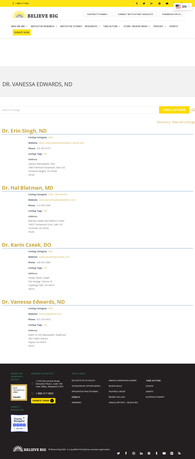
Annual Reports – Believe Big (123, 402)
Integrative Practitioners (85, 391)
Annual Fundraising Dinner (122, 380)
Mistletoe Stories (71, 26)
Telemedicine (60, 194)
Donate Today (41, 400)
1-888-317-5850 (22, 3)
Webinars (76, 402)
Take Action (110, 26)
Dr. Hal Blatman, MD (27, 187)
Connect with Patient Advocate (135, 14)
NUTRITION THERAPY (155, 397)
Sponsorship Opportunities (86, 386)
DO (45, 267)
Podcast (158, 26)
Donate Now (21, 32)
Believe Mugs (115, 386)
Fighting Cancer (117, 391)
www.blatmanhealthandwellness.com (57, 199)
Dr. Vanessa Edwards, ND (33, 301)
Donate (149, 386)
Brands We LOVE (117, 397)
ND (45, 153)
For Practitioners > (98, 14)
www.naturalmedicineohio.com (54, 256)
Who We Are (18, 26)
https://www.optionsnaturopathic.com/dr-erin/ (61, 142)
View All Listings (183, 122)
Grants (149, 391)
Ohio (50, 137)
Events (174, 26)
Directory (163, 122)
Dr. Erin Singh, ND (24, 130)
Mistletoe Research (42, 26)
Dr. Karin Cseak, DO (26, 244)
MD (45, 210)
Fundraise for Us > (172, 14)
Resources (91, 26)
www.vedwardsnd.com (50, 313)
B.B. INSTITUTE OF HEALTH (83, 380)
